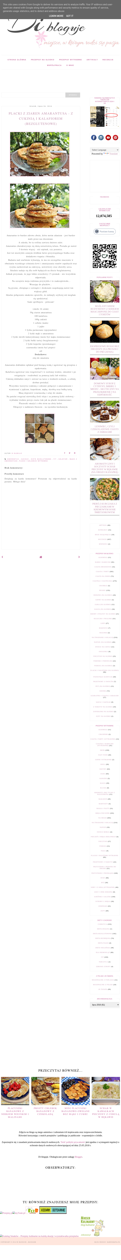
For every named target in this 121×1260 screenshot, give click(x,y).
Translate (113, 153)
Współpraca (54, 65)
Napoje (103, 827)
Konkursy (103, 530)
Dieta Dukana (103, 929)
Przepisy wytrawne (70, 60)
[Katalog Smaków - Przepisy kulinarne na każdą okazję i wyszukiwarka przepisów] (39, 1236)
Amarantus (13, 459)
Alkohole (102, 557)
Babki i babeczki (103, 562)
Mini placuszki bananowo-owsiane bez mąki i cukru (76, 1111)
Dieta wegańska (102, 948)
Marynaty (103, 804)
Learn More (56, 16)
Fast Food (103, 755)
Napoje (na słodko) (103, 642)
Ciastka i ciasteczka (102, 581)
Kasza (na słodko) (102, 609)
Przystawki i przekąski (102, 873)
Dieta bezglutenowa (41, 459)
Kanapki (103, 778)
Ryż (102, 882)
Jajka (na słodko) (103, 604)
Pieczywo (103, 841)
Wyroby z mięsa (102, 901)
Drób (102, 750)
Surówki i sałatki (102, 897)
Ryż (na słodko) (103, 686)
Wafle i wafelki (103, 702)
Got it (69, 16)
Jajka (102, 774)
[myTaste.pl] (19, 1213)
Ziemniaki (102, 906)
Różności (103, 544)
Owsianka (103, 651)
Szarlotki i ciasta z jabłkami (105, 695)
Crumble (103, 585)
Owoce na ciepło (103, 647)
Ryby (103, 878)
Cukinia (25, 459)
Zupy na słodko (103, 716)
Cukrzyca (102, 924)
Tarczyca (103, 962)
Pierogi (102, 846)
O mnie (70, 65)
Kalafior (63, 459)
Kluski (103, 788)
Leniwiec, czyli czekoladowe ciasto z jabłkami (105, 429)
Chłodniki (103, 734)
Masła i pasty (103, 808)
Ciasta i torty (102, 571)
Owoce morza (103, 832)
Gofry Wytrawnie (103, 759)
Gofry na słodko (103, 600)
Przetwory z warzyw (103, 862)
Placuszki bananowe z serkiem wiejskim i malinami (15, 1113)
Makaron (103, 799)
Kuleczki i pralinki (103, 618)
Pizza (103, 851)
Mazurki (103, 633)
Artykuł (103, 525)
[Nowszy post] (2, 557)
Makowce (103, 628)
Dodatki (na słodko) (103, 595)
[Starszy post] (79, 557)
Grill (102, 764)
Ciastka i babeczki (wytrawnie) (104, 744)
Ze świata (102, 989)
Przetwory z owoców (103, 681)
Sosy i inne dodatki (103, 892)
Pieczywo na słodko (102, 656)
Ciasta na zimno (102, 576)
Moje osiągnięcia (103, 534)
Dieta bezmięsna (102, 938)
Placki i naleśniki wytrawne (33, 461)
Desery (102, 590)
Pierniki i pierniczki (103, 661)
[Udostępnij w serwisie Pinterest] (75, 453)
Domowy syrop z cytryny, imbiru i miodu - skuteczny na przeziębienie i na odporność (104, 389)
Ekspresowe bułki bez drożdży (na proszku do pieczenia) (104, 349)
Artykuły (92, 60)
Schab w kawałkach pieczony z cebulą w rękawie (106, 1113)
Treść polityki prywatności (72, 1142)
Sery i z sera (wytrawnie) (103, 887)
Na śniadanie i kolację (102, 637)
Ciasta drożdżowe (102, 567)
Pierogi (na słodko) (103, 665)
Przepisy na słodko (42, 60)
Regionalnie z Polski (103, 984)
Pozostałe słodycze (102, 677)
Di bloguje (22, 1242)
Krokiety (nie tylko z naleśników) (104, 793)
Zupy (103, 911)
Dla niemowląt (103, 952)
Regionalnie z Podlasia (103, 980)
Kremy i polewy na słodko (102, 614)
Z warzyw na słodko (102, 707)
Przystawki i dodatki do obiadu (104, 867)
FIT (55, 459)
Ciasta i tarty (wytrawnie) (102, 739)
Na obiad (102, 818)
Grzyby (102, 769)
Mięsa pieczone (102, 813)
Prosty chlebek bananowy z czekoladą (45, 1111)
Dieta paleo (103, 943)
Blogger (78, 1157)
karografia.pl (113, 1242)
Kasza (103, 783)
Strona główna (17, 60)
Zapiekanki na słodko (103, 711)
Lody (103, 623)
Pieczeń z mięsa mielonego (103, 837)
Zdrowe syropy (103, 966)
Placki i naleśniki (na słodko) (104, 670)
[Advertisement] (53, 76)
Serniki (102, 691)
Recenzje (108, 60)
